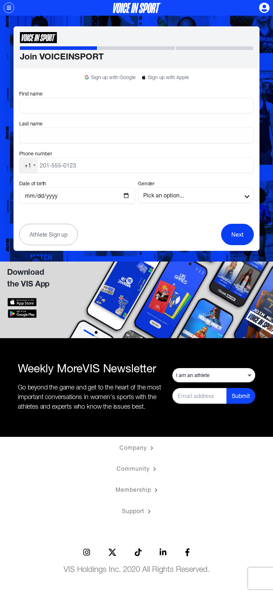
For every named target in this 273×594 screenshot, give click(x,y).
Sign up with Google (113, 77)
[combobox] (29, 165)
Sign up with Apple (168, 77)
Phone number (35, 153)
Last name (31, 123)
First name (30, 94)
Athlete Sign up (49, 234)
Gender (146, 183)
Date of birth (32, 183)
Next (237, 234)
